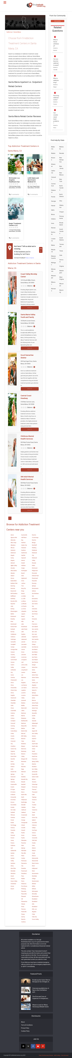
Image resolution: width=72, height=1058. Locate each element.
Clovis (12, 708)
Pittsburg (23, 888)
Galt (12, 848)
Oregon (61, 212)
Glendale (13, 871)
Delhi (12, 769)
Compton (13, 720)
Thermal (34, 789)
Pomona (23, 909)
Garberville (13, 850)
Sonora (34, 736)
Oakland (23, 812)
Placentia (23, 891)
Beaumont (13, 591)
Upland (34, 820)
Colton (12, 715)
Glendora (13, 873)
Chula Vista (14, 690)
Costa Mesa (14, 731)
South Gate (35, 743)
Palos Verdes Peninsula (23, 858)
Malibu (23, 705)
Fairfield (13, 812)
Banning (13, 586)
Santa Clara (35, 675)
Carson (12, 662)
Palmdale (23, 850)
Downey (13, 782)
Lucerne (23, 692)
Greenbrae (13, 883)
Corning (13, 726)
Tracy (33, 802)
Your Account (64, 1055)
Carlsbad (13, 657)
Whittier (34, 883)
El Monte (13, 794)
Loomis (23, 672)
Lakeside (23, 636)
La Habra (23, 596)
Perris (22, 881)
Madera (23, 703)
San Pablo (34, 654)
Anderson (13, 552)
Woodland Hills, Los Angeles (34, 909)
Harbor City (24, 545)
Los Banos (24, 685)
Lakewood (24, 639)
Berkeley (13, 598)
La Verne (23, 608)
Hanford (23, 542)
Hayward (23, 558)
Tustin (33, 812)
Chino (12, 685)
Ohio (60, 201)
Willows (34, 888)
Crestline (13, 746)
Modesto (23, 743)
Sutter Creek (35, 776)
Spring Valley (35, 761)
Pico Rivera (24, 886)
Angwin (13, 560)
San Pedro (34, 657)
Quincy (23, 916)
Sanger (34, 664)
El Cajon (13, 789)
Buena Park (14, 626)
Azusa (12, 578)
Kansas (53, 228)
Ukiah (33, 815)
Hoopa (23, 568)
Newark (23, 782)
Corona (12, 728)
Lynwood (23, 700)
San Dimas (35, 614)
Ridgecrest (35, 570)
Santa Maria (35, 695)
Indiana (53, 219)
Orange (23, 820)
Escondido (13, 804)
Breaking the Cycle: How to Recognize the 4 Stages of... (41, 981)
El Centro (13, 792)
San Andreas (35, 593)
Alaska (53, 153)
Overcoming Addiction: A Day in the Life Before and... (40, 990)
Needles (23, 776)
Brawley (13, 619)
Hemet (23, 560)
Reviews (30, 286)
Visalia (34, 843)
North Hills (24, 794)
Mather (23, 728)
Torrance (34, 799)
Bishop (12, 608)
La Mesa (23, 601)
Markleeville (24, 720)
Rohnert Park (35, 575)
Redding (34, 547)
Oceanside (24, 815)
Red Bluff (34, 545)
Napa (22, 769)
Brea (12, 621)
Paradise (23, 868)
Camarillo (13, 642)
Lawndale (23, 647)
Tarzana (34, 782)
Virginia (61, 266)
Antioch (13, 563)
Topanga (34, 797)
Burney (12, 631)
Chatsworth (14, 680)
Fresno (12, 843)
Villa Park (34, 840)
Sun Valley (34, 769)
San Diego (34, 611)
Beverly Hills (14, 601)
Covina (12, 738)
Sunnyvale (34, 771)
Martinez (23, 723)
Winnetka (34, 894)
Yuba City (34, 916)
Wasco (34, 855)
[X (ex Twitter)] (28, 1046)
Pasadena (24, 873)
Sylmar (34, 779)
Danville (13, 759)
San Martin (35, 649)
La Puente (23, 606)
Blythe (12, 614)
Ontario (23, 817)
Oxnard (23, 830)
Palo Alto (23, 853)
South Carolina (61, 231)
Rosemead (35, 578)
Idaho (52, 210)
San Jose (34, 631)
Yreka (33, 914)
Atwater (13, 573)
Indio (22, 575)
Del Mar (13, 764)
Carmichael (14, 659)
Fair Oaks (13, 810)
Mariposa (23, 718)
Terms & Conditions (27, 1025)
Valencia (34, 825)
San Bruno (34, 601)
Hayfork (23, 555)
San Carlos (35, 603)
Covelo (12, 736)
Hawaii (53, 205)
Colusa (12, 718)
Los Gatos (24, 687)
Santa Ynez (35, 708)
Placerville (24, 894)
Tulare (33, 807)
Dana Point (13, 756)
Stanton (34, 764)
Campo (12, 647)
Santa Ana (34, 667)
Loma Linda (24, 664)
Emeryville (13, 797)
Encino (12, 802)
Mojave (23, 746)
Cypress (13, 751)
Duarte (12, 787)
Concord (13, 723)
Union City (34, 817)
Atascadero (14, 570)
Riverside (34, 573)
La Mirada (23, 603)
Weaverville (35, 860)
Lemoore (23, 654)
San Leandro (35, 639)
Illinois (53, 214)
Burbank (13, 629)
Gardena (13, 863)
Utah (60, 255)
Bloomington (14, 611)
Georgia (53, 201)
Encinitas (13, 799)
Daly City (13, 754)
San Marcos (35, 647)
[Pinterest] (43, 1046)
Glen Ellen (13, 868)
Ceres (12, 675)
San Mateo (35, 652)
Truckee (34, 804)
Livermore (23, 657)
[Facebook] (33, 1046)
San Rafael (35, 659)
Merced (23, 733)
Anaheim (13, 550)
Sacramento (35, 588)
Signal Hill (34, 731)
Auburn (12, 575)
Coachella (13, 710)
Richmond (34, 568)
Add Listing (57, 1055)
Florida (53, 196)
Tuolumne (34, 810)
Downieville (14, 784)
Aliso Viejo (13, 542)
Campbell (13, 644)
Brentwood (13, 624)
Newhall (23, 784)
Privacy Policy (25, 1028)
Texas (61, 251)
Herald (23, 563)
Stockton (34, 766)
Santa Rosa (35, 705)
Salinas (34, 591)
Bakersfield (13, 580)
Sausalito (34, 713)
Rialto (33, 565)
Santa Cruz (35, 687)
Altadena (13, 545)
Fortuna (13, 827)
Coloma (13, 713)
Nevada (61, 153)
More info (29, 307)
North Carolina (61, 188)
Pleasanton (24, 901)
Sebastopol (35, 723)
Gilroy (12, 866)
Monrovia (23, 748)
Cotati (12, 733)
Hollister (23, 565)
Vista (33, 845)
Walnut (34, 848)
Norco (22, 792)
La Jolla (23, 598)
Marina (23, 715)
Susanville (34, 774)
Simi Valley (35, 733)
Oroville (23, 827)
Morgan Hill (24, 759)
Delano (12, 766)
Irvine (22, 580)
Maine (53, 245)
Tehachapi (34, 784)
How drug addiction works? (56, 97)
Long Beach (24, 670)
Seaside (34, 720)
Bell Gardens (14, 593)
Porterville (23, 911)
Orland (23, 825)
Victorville (34, 838)
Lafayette (23, 611)
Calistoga (13, 639)
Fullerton (13, 845)
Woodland (34, 899)
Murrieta (23, 766)
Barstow (13, 588)
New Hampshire (61, 160)
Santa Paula (35, 703)
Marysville (24, 726)
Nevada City (24, 779)
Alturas (12, 547)
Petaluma (23, 883)
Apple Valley (14, 565)
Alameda (13, 540)
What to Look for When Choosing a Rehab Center (40, 1006)
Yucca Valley (35, 919)
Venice (34, 832)
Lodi (22, 662)
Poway (23, 914)
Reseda (34, 563)
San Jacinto (35, 629)
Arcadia (13, 568)
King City (23, 588)
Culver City (13, 748)
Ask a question (57, 21)
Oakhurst (23, 810)
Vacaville (34, 822)
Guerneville (24, 535)
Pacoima (23, 843)
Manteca (23, 713)
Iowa (52, 223)
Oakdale (23, 807)
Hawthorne (24, 552)
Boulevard (13, 616)
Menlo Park (24, 731)
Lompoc (23, 667)
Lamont (23, 642)
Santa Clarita (35, 677)
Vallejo (34, 827)
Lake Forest (24, 629)
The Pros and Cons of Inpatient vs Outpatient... (40, 997)
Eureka (12, 807)
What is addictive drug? (56, 80)
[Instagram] (23, 1046)
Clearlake (13, 700)
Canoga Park (14, 649)
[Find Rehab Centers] (36, 5)
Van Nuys (34, 830)
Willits (33, 886)
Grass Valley (14, 881)
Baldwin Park (14, 583)
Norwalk (23, 804)
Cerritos (13, 677)
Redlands (34, 550)
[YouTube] (38, 1046)
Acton (12, 535)
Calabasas (13, 634)
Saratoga (34, 710)
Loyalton (23, 690)
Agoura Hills (14, 537)
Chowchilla (13, 687)
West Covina (35, 863)
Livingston (24, 659)
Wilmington (35, 891)
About (23, 1022)
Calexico (13, 636)
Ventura (34, 835)
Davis (12, 761)
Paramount (24, 871)
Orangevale (24, 822)
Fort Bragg (13, 825)
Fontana (13, 817)
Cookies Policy (25, 1031)
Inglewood (24, 578)
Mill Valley (24, 736)
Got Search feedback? (24, 257)
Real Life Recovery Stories (46, 1055)
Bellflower (13, 596)
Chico (12, 682)
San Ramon (35, 662)
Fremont (13, 835)
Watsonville (35, 858)
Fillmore (13, 815)
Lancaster (24, 644)
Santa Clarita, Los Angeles (35, 682)
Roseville (34, 580)
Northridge (24, 802)
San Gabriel (35, 626)
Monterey (23, 751)
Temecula (34, 787)
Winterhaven (35, 896)
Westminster (35, 881)
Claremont (13, 698)
